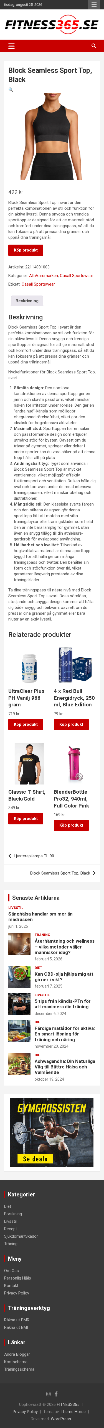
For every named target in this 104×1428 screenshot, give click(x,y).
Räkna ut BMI (16, 1327)
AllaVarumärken (43, 275)
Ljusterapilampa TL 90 (34, 855)
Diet (38, 968)
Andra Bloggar (17, 1354)
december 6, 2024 (50, 1013)
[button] (11, 89)
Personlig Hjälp (17, 1278)
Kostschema (15, 1361)
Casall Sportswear (76, 275)
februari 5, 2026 (48, 959)
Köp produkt (26, 250)
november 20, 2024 (52, 1046)
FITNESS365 (68, 1404)
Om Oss (11, 1270)
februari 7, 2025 (48, 986)
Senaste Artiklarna (36, 897)
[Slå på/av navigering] (11, 46)
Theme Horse (73, 1411)
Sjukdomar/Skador (21, 1236)
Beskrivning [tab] (27, 300)
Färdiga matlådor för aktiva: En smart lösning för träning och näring (65, 1034)
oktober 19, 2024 (49, 1079)
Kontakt (11, 1285)
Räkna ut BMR (16, 1319)
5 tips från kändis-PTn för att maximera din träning (63, 1003)
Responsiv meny (94, 4)
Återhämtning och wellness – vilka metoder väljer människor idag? (65, 946)
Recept (10, 1228)
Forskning (13, 1213)
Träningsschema (19, 1369)
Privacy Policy (16, 1293)
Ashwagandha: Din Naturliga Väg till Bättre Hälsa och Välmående (65, 1066)
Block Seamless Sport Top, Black (60, 873)
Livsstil (15, 908)
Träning (42, 935)
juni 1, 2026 (18, 926)
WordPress (61, 1418)
